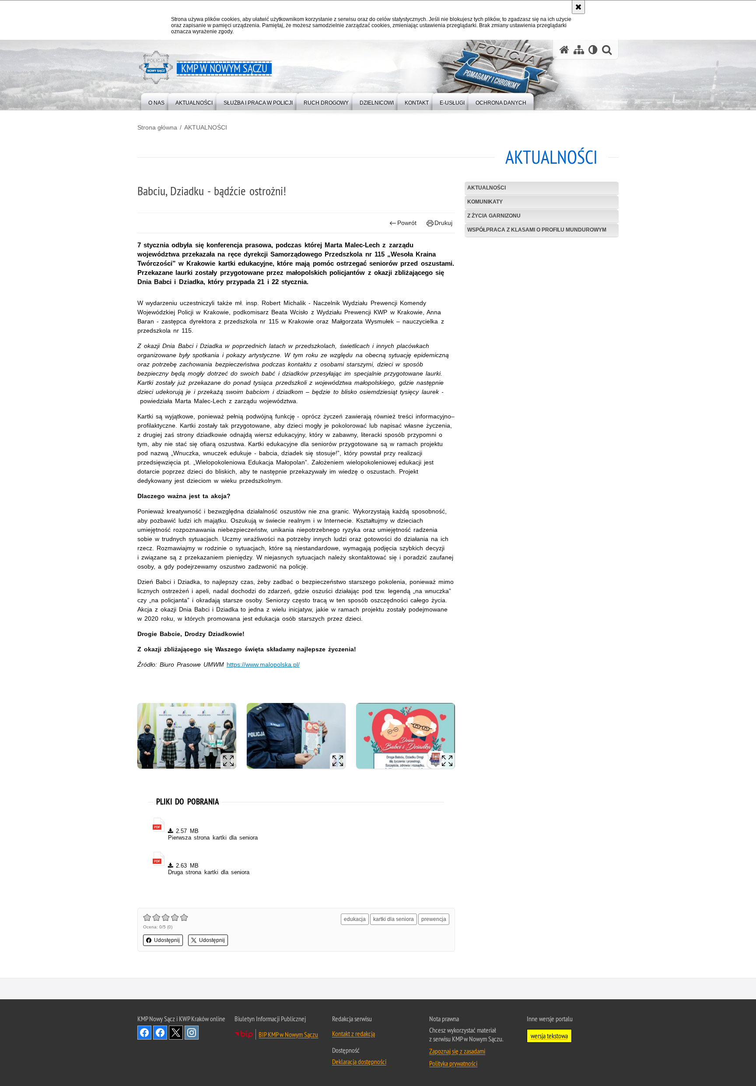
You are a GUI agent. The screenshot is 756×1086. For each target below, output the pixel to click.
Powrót (406, 222)
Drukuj (443, 222)
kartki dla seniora (393, 919)
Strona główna (157, 127)
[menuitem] (156, 100)
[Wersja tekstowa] (593, 49)
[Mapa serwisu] (579, 49)
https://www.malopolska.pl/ (263, 664)
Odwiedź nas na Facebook (144, 1033)
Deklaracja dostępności (359, 1061)
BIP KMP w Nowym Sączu (288, 1034)
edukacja (355, 919)
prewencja (433, 919)
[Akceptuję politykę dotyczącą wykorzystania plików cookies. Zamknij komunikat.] (578, 7)
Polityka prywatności (453, 1063)
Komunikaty (485, 202)
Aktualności (486, 188)
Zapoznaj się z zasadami (457, 1051)
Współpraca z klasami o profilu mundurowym (536, 230)
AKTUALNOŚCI (205, 127)
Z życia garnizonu (494, 216)
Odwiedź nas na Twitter (176, 1033)
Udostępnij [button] (167, 940)
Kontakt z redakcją (353, 1033)
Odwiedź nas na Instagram (192, 1033)
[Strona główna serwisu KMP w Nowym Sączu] (564, 49)
